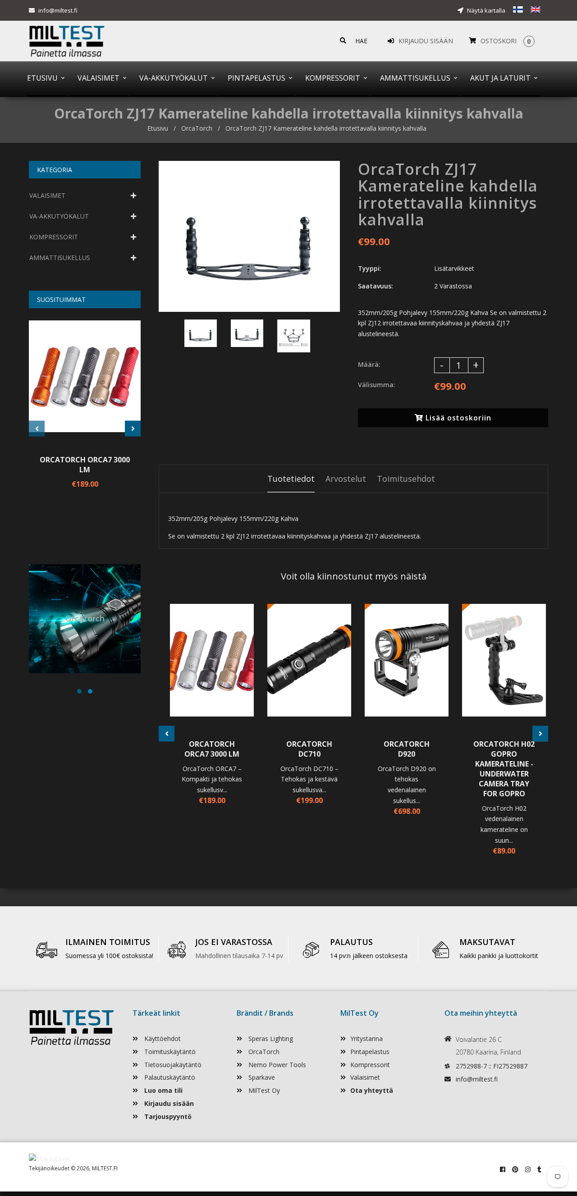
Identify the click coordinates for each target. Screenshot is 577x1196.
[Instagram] (528, 1169)
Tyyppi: (369, 268)
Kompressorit (370, 1064)
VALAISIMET (47, 195)
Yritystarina (366, 1038)
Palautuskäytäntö (168, 1077)
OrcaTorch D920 (407, 749)
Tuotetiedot (291, 478)
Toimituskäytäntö (169, 1051)
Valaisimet (365, 1077)
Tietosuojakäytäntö (171, 1064)
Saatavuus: (375, 286)
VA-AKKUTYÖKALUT (59, 216)
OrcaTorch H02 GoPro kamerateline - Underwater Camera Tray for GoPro (504, 769)
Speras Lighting (270, 1038)
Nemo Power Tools (276, 1064)
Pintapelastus (369, 1051)
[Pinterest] (515, 1169)
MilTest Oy (263, 1090)
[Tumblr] (539, 1169)
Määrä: (369, 364)
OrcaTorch (196, 128)
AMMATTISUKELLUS (59, 257)
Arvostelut (345, 478)
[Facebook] (502, 1169)
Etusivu (157, 128)
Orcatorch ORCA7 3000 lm (85, 465)
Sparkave (261, 1077)
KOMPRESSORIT (53, 237)
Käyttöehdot (161, 1038)
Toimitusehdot (406, 478)
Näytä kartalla (485, 10)
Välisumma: (376, 384)
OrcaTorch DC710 (309, 749)
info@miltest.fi (58, 10)
